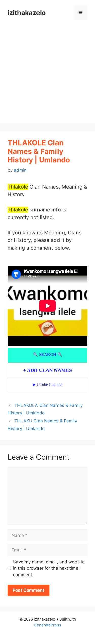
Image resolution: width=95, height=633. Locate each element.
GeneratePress (47, 625)
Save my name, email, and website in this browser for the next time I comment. (49, 568)
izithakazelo (27, 13)
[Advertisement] (47, 75)
